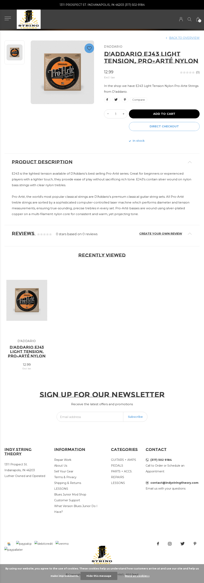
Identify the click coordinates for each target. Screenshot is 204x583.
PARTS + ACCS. (121, 471)
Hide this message (98, 575)
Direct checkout (164, 126)
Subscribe (135, 417)
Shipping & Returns (67, 483)
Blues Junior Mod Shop (70, 494)
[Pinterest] (195, 544)
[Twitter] (182, 544)
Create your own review (160, 233)
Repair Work (62, 460)
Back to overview (184, 38)
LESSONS (61, 489)
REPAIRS (117, 477)
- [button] (108, 113)
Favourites (89, 48)
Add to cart (164, 114)
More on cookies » (137, 575)
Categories (124, 449)
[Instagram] (170, 544)
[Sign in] (181, 19)
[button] (8, 18)
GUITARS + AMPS (123, 460)
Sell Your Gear (63, 471)
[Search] (189, 19)
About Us (60, 465)
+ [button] (124, 113)
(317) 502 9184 (161, 460)
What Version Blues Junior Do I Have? (75, 509)
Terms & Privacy (65, 477)
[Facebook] (158, 544)
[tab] (102, 162)
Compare (138, 99)
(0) (198, 72)
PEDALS (117, 465)
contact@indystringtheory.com (174, 483)
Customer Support (67, 500)
